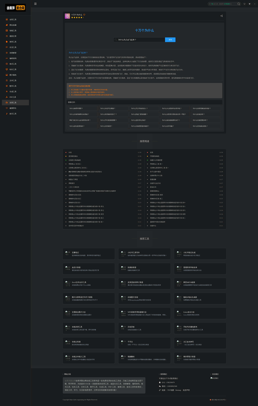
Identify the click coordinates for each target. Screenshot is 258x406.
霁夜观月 (72, 183)
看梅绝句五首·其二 (156, 198)
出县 (70, 152)
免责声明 (186, 390)
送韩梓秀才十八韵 (156, 175)
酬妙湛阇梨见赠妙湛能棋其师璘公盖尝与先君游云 (85, 172)
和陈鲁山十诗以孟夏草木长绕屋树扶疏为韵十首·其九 (86, 206)
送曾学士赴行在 (155, 183)
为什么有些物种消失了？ (108, 114)
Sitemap (178, 390)
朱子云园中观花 (155, 172)
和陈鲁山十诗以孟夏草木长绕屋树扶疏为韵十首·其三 (86, 218)
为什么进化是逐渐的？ (77, 126)
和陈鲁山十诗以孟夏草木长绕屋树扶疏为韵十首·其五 (86, 214)
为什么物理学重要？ (76, 108)
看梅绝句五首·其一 (75, 202)
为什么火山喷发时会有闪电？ (172, 108)
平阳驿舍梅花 (154, 156)
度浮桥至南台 (73, 156)
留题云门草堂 (73, 179)
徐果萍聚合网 (70, 381)
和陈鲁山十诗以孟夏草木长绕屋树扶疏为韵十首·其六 (167, 210)
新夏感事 (153, 179)
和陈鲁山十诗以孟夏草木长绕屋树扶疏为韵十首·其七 (86, 210)
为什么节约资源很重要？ (108, 120)
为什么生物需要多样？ (200, 120)
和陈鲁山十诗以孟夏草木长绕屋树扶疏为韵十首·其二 (167, 218)
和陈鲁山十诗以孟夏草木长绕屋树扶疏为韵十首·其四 (167, 214)
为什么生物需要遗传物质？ (140, 126)
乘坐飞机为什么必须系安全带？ (80, 120)
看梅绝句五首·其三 (75, 198)
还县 (151, 152)
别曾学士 (153, 226)
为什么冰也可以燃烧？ (107, 108)
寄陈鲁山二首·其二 (75, 164)
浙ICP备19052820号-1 (219, 400)
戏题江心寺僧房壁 (156, 160)
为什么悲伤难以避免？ (200, 126)
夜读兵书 (153, 187)
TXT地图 (170, 390)
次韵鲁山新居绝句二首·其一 (159, 168)
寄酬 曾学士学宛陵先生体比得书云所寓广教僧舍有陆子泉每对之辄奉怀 (92, 191)
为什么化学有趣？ (168, 126)
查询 (170, 40)
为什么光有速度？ (106, 126)
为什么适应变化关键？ (138, 120)
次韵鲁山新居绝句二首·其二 (78, 168)
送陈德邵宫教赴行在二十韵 (78, 175)
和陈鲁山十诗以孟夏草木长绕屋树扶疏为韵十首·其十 (167, 202)
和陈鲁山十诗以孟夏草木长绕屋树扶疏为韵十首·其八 (167, 206)
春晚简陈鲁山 (154, 191)
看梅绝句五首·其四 (156, 195)
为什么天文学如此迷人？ (139, 108)
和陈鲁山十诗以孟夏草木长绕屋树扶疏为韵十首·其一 (86, 222)
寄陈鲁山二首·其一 (156, 164)
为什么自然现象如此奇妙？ (202, 108)
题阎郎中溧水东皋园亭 (157, 222)
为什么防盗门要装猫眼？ (139, 114)
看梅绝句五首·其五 (75, 195)
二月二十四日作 (74, 187)
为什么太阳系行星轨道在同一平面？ (174, 114)
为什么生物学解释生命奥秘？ (79, 114)
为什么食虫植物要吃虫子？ (171, 120)
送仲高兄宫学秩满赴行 (76, 226)
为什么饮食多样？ (199, 114)
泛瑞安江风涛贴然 (75, 160)
